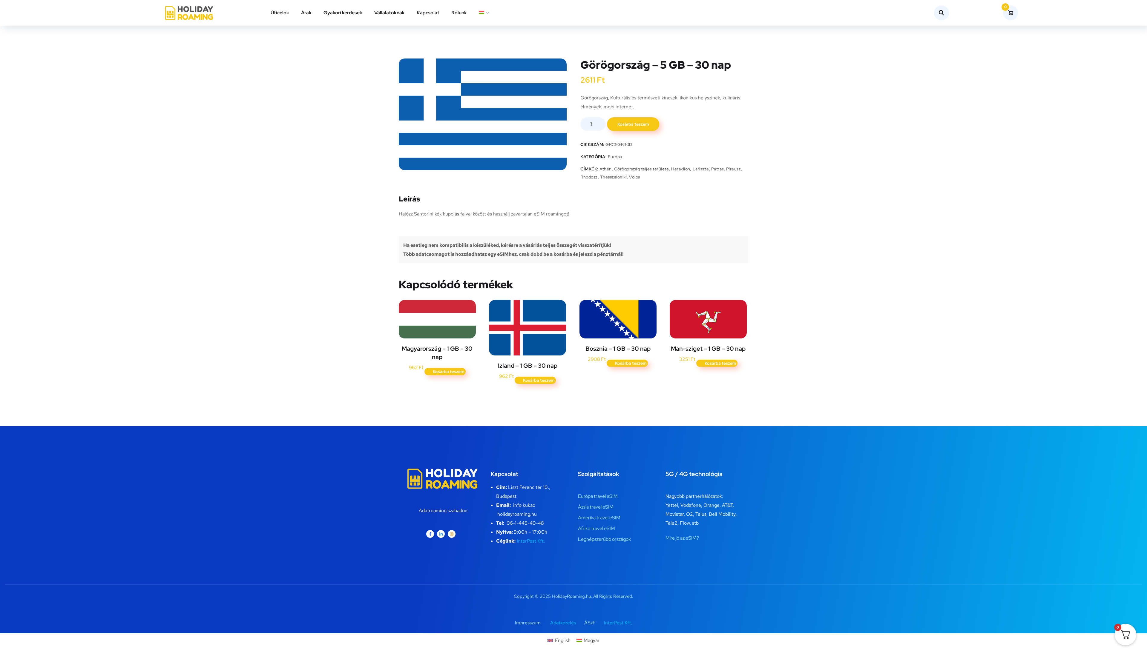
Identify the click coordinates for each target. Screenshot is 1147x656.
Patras (717, 169)
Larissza (701, 169)
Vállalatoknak (389, 13)
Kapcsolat (428, 13)
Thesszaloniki (613, 177)
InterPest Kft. (531, 541)
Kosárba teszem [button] (448, 371)
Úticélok (280, 13)
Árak (306, 13)
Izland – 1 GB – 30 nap (527, 365)
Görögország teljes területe (641, 169)
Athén (605, 169)
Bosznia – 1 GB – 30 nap (618, 348)
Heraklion (680, 169)
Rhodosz (589, 177)
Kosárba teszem (633, 124)
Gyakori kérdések (342, 13)
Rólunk (459, 13)
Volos (634, 177)
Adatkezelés (563, 623)
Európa (615, 156)
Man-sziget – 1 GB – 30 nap (708, 348)
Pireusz (733, 169)
